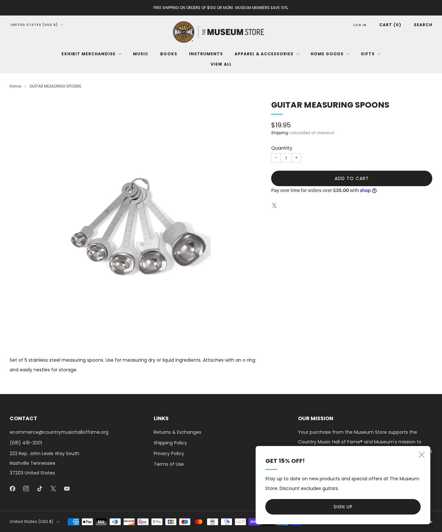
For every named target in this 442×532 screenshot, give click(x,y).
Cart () (390, 24)
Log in (360, 25)
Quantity (281, 147)
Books (168, 54)
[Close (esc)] (421, 454)
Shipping (279, 132)
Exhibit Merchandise (88, 54)
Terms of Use (169, 464)
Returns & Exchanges (177, 432)
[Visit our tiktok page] (39, 488)
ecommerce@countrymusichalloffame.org (59, 432)
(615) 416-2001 (26, 443)
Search (423, 24)
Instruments (206, 54)
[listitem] (221, 8)
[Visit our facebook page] (12, 488)
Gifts (368, 54)
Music (141, 54)
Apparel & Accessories (264, 54)
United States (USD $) (34, 25)
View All (221, 64)
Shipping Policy (170, 443)
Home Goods (327, 54)
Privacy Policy (169, 453)
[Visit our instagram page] (26, 488)
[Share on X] (274, 205)
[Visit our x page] (53, 488)
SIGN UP (343, 507)
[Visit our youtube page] (66, 488)
